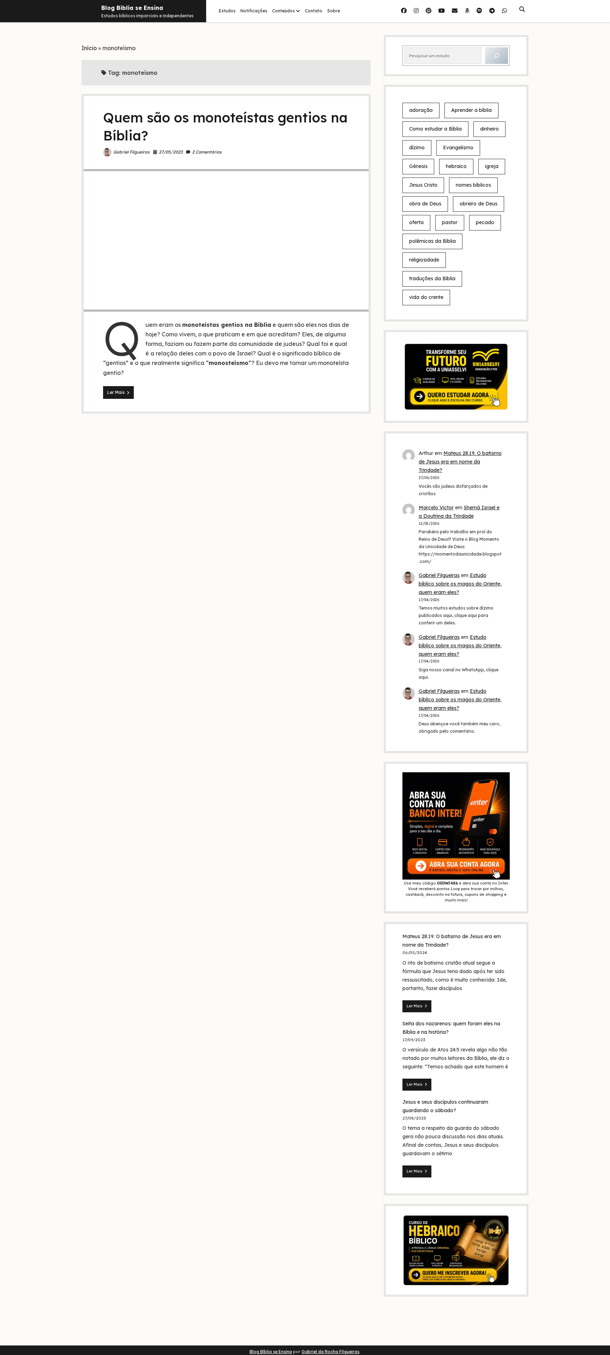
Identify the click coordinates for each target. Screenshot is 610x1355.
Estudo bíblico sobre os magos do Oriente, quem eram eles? (460, 583)
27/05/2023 (171, 152)
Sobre (333, 10)
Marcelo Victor (436, 507)
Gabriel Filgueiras (131, 152)
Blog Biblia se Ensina (132, 7)
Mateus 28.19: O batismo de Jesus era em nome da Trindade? (460, 461)
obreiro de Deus (478, 203)
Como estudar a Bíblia (435, 129)
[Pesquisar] (496, 55)
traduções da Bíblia (432, 278)
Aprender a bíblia (471, 110)
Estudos (227, 10)
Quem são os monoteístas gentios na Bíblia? (226, 240)
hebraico (456, 166)
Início (89, 48)
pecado (485, 222)
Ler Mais (120, 394)
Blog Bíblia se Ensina (271, 1351)
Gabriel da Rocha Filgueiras (330, 1351)
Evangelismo (458, 147)
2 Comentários (207, 152)
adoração (421, 110)
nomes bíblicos (473, 185)
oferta (416, 222)
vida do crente (426, 297)
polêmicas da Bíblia (432, 241)
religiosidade (424, 260)
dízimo (417, 147)
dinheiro (489, 129)
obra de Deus (425, 203)
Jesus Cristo (423, 185)
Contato (313, 10)
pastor (450, 222)
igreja (491, 166)
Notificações (253, 10)
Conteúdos (283, 10)
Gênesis (418, 166)
